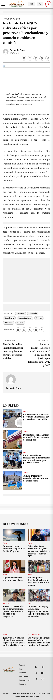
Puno (25, 411)
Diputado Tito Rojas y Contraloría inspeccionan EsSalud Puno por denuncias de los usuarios (38, 611)
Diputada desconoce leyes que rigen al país (13, 579)
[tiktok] (36, 679)
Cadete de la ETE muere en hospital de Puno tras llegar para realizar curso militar (36, 417)
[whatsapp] (42, 679)
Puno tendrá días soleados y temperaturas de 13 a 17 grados (14, 549)
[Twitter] (30, 58)
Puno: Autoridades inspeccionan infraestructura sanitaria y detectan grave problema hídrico (36, 459)
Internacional (24, 680)
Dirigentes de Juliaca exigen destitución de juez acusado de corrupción (36, 437)
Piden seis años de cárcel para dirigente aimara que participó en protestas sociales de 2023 (39, 551)
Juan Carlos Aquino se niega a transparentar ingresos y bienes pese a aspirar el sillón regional (14, 641)
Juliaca (16, 19)
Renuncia (9, 322)
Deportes (22, 684)
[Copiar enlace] (47, 58)
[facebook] (36, 667)
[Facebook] (24, 58)
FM (40, 4)
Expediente (9, 318)
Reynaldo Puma (17, 50)
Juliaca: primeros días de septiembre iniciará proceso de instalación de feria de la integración (13, 611)
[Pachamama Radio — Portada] (16, 4)
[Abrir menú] (3, 4)
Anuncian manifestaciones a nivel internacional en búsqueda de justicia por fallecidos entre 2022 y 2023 (39, 354)
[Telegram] (41, 58)
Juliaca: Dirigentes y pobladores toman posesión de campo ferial (35, 478)
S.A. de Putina (34, 634)
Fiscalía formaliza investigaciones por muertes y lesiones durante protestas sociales (13, 351)
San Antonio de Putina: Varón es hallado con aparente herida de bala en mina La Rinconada (39, 641)
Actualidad (23, 676)
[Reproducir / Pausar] (48, 4)
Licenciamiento (25, 318)
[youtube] (42, 673)
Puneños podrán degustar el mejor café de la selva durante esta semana (38, 581)
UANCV (20, 322)
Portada (7, 19)
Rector (39, 318)
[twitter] (36, 673)
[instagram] (42, 667)
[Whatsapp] (35, 58)
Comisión (33, 313)
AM (31, 4)
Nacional (22, 673)
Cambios (20, 313)
